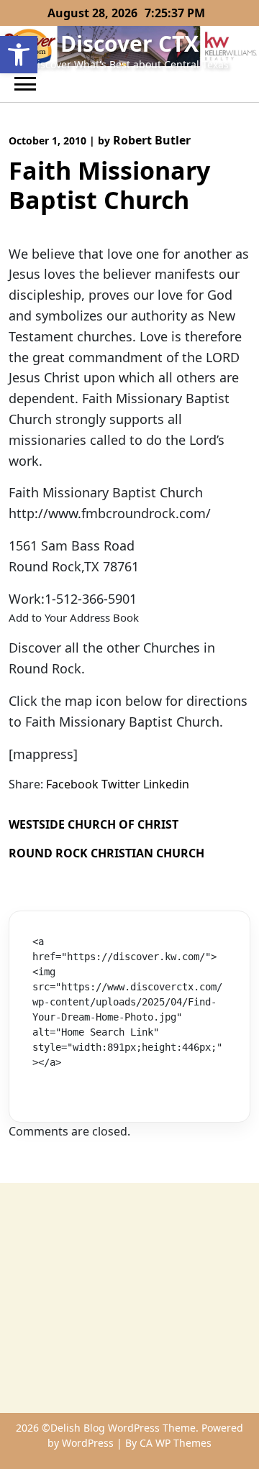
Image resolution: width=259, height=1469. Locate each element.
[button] (18, 54)
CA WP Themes (176, 1443)
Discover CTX (129, 43)
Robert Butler (152, 140)
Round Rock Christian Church (106, 853)
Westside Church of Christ (93, 824)
